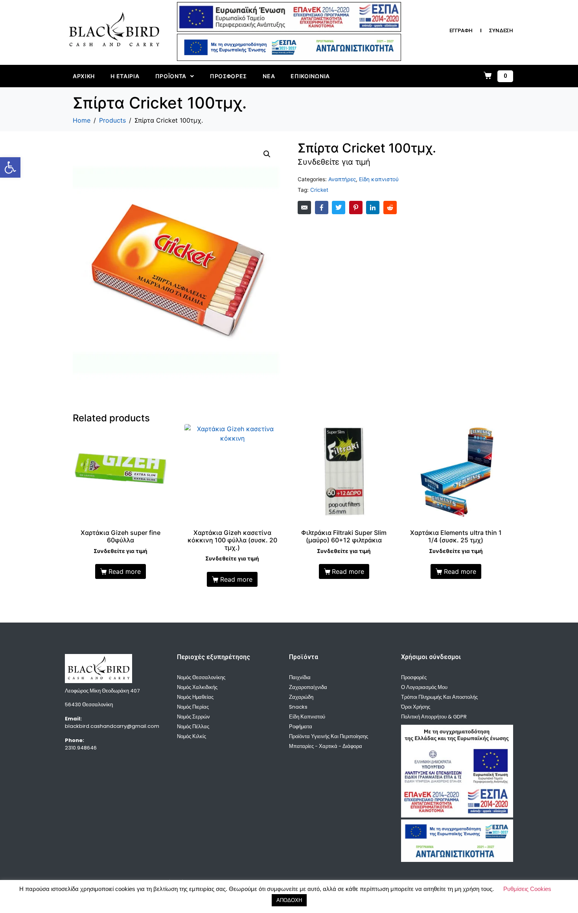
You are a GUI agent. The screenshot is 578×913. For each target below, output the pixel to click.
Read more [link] (125, 571)
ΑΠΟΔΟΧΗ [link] (289, 900)
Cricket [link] (319, 190)
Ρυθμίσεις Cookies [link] (527, 888)
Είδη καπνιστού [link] (379, 179)
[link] (10, 167)
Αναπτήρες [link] (342, 179)
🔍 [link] (267, 154)
